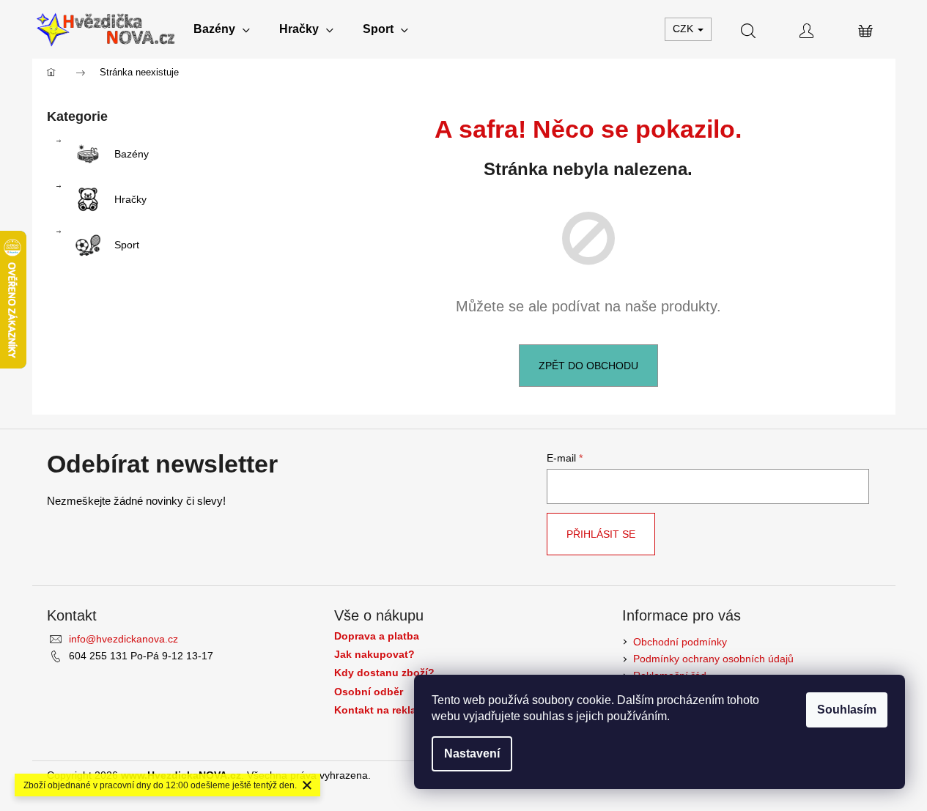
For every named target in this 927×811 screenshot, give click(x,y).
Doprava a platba (376, 636)
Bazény (131, 154)
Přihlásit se (600, 534)
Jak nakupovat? (374, 654)
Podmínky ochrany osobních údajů (713, 658)
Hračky (130, 199)
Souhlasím (846, 709)
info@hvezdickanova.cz (123, 639)
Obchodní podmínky (680, 642)
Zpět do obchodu (588, 365)
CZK (684, 28)
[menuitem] (222, 29)
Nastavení (472, 753)
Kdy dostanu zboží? (384, 672)
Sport (126, 245)
